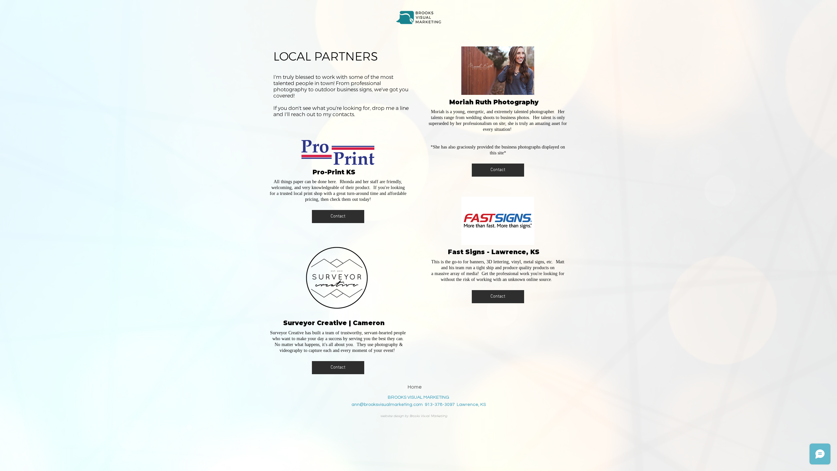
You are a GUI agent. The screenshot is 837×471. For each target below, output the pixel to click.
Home (415, 387)
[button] (338, 216)
